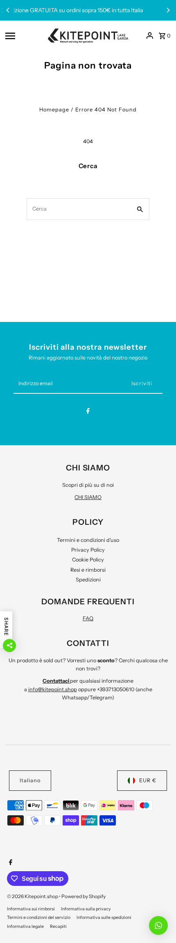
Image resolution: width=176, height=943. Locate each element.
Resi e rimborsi (88, 570)
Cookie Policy (88, 560)
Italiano (30, 780)
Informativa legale (25, 926)
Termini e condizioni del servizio (38, 917)
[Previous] (8, 10)
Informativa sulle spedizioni (104, 917)
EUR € (147, 780)
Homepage (54, 110)
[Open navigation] (23, 35)
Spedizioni (88, 580)
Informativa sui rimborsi (31, 909)
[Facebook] (88, 412)
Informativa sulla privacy (86, 909)
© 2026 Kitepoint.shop (33, 896)
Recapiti (58, 926)
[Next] (168, 10)
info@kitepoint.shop (52, 689)
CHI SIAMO (88, 497)
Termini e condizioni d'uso (88, 540)
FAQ (88, 618)
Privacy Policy (88, 550)
